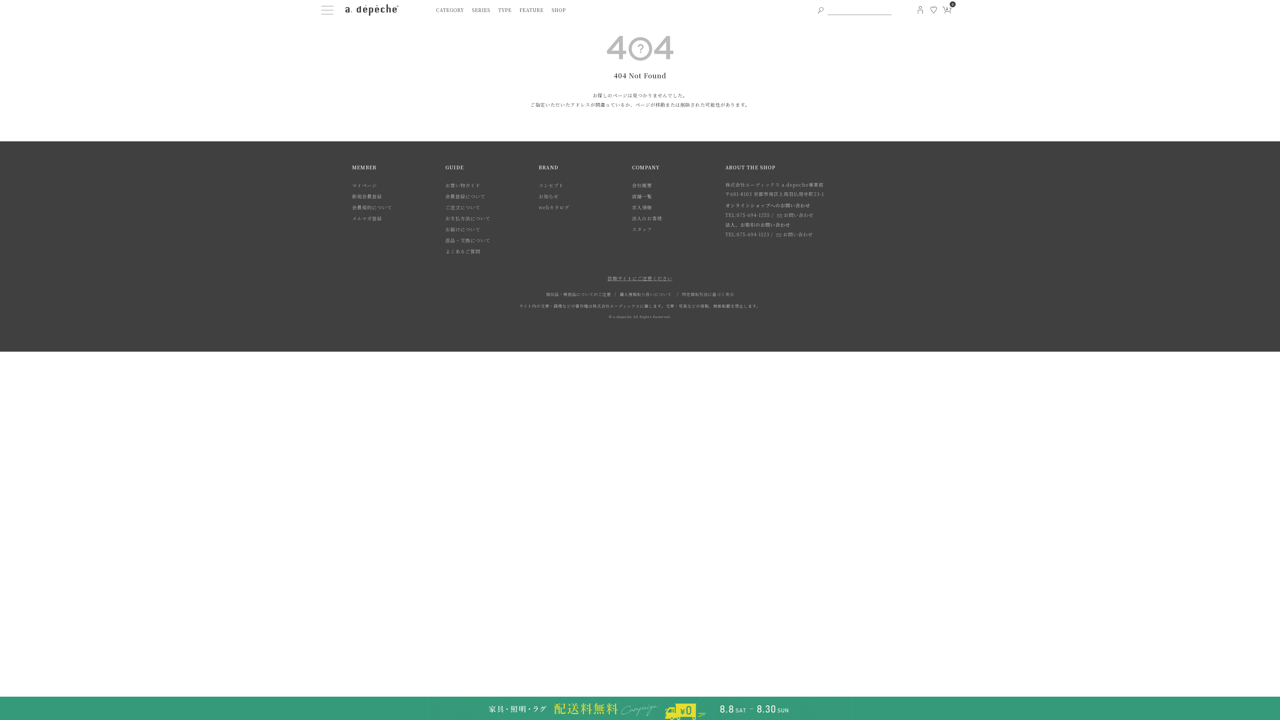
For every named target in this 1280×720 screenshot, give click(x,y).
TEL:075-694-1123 (747, 234)
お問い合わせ (799, 215)
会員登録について (465, 196)
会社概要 (642, 185)
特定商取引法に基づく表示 (708, 294)
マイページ (364, 185)
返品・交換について (467, 240)
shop (559, 10)
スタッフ (642, 229)
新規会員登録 (367, 196)
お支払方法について (467, 218)
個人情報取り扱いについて (646, 294)
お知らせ (549, 196)
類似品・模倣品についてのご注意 (578, 294)
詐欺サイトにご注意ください (640, 278)
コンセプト (551, 185)
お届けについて (462, 229)
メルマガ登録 (367, 218)
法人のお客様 (647, 218)
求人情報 (642, 207)
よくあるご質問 (462, 251)
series (481, 10)
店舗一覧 (642, 196)
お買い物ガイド (462, 185)
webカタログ (554, 207)
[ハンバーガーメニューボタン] (327, 10)
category (450, 10)
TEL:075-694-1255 (747, 215)
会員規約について (372, 207)
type (505, 10)
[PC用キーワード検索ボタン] (820, 10)
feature (532, 10)
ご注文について (462, 207)
